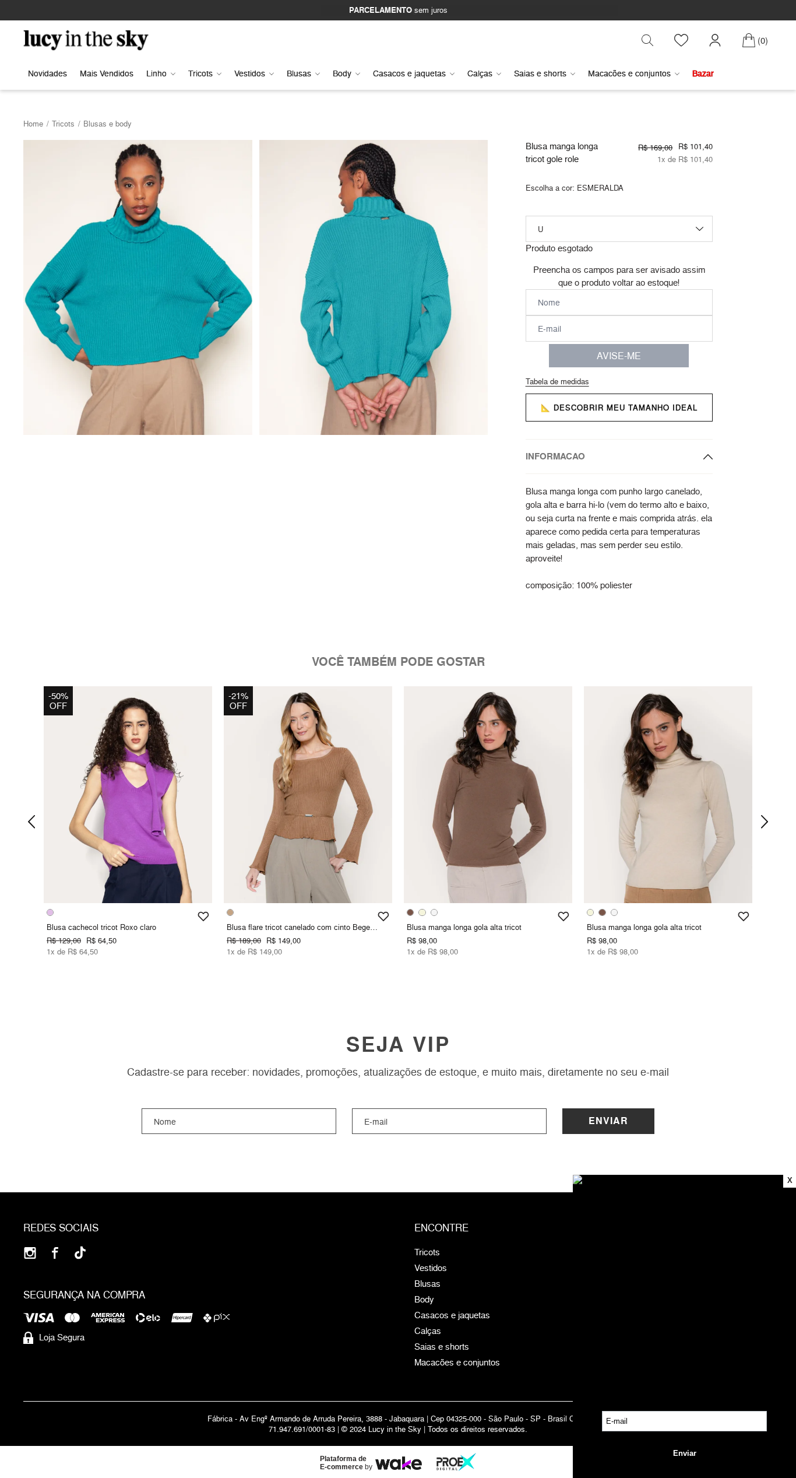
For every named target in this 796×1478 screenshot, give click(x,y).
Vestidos (249, 73)
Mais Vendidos (106, 73)
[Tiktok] (80, 1252)
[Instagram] (30, 1252)
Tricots (200, 73)
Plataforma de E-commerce (343, 1463)
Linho (156, 73)
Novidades (47, 73)
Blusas (299, 73)
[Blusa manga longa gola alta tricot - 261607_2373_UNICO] (488, 794)
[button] (31, 822)
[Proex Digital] (456, 1462)
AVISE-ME (619, 355)
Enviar (608, 1121)
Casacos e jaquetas (409, 73)
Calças (479, 73)
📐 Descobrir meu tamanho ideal (619, 407)
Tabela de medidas (557, 381)
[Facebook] (55, 1252)
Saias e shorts (540, 73)
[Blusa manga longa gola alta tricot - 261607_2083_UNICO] (668, 794)
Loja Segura (61, 1337)
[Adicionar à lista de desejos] (203, 916)
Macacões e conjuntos (629, 73)
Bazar (703, 73)
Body (342, 73)
